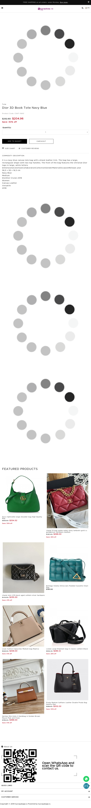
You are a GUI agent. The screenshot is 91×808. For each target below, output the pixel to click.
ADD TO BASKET (15, 141)
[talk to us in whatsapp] (86, 779)
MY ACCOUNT (7, 791)
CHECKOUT (41, 141)
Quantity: (6, 127)
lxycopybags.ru (21, 804)
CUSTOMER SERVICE (10, 797)
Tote (4, 104)
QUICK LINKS (6, 785)
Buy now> (64, 2)
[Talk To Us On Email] (86, 786)
